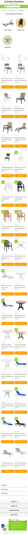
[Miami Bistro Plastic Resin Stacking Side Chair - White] (21, 157)
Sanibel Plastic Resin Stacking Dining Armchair (20, 227)
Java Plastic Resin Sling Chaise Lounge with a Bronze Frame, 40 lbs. (21, 435)
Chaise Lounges (7, 30)
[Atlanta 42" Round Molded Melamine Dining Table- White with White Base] (7, 364)
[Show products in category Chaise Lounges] (7, 23)
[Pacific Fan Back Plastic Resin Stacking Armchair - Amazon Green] (21, 186)
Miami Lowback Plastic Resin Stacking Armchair (7, 197)
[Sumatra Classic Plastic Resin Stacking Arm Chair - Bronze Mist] (7, 246)
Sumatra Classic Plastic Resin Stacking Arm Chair (7, 257)
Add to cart (7, 86)
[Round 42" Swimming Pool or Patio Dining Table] (7, 393)
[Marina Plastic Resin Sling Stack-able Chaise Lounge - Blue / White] (21, 393)
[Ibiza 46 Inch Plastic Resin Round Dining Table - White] (21, 246)
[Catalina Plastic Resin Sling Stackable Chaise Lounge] (7, 423)
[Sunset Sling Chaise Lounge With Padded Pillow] (21, 453)
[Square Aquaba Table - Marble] (21, 275)
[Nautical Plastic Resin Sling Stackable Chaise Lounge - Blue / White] (21, 364)
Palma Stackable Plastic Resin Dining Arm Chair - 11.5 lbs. (7, 110)
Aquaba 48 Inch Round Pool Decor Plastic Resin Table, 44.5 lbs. (20, 346)
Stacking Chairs (21, 30)
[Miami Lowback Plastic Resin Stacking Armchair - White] (7, 186)
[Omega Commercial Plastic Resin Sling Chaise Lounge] (7, 305)
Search (5, 6)
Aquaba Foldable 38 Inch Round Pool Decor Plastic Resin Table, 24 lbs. (20, 317)
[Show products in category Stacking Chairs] (21, 23)
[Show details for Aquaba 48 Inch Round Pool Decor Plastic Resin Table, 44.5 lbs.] (21, 334)
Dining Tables (7, 47)
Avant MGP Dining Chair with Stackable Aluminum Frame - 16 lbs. (7, 169)
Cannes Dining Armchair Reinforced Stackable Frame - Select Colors (21, 80)
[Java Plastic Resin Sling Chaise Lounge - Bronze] (21, 423)
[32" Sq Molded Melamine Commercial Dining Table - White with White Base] (7, 334)
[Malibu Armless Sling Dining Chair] (21, 98)
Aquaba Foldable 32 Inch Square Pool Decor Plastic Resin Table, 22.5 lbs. (20, 287)
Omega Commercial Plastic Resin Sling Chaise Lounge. (7, 316)
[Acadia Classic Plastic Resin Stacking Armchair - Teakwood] (7, 216)
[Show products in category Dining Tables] (7, 40)
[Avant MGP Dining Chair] (7, 157)
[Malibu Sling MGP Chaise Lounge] (21, 127)
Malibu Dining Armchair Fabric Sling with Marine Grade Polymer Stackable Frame (7, 139)
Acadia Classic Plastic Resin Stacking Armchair (7, 227)
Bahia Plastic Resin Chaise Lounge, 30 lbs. (6, 286)
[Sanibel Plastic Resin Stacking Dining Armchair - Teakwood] (21, 216)
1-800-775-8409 (14, 3)
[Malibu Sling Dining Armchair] (7, 127)
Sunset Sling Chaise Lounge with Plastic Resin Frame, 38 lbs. (7, 465)
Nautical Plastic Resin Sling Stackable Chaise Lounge (20, 375)
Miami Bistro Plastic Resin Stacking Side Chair (20, 168)
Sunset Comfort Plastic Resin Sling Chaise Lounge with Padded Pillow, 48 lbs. (21, 465)
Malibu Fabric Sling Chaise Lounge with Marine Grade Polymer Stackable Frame (20, 139)
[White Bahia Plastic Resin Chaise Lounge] (7, 275)
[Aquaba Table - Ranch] (21, 305)
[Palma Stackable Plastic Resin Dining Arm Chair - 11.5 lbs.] (7, 98)
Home (4, 10)
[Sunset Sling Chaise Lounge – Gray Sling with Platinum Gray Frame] (7, 453)
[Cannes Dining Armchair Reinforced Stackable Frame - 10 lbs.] (21, 68)
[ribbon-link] (16, 152)
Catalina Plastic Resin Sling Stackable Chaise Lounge (7, 434)
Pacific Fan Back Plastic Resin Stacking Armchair (21, 197)
